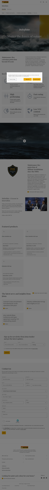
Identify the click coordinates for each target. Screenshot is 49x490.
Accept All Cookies (36, 79)
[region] (24, 77)
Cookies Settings (12, 79)
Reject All (27, 79)
